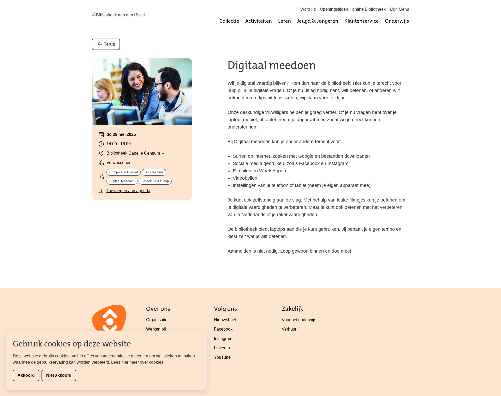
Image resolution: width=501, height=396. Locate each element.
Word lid (308, 9)
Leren (284, 21)
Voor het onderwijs (299, 320)
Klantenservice (361, 21)
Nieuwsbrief (225, 320)
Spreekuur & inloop (155, 181)
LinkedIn (222, 348)
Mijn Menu (399, 9)
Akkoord (26, 375)
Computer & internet (123, 172)
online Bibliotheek (369, 9)
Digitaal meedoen (122, 181)
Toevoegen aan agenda (128, 190)
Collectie (229, 21)
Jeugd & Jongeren (317, 21)
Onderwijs (397, 21)
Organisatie (157, 320)
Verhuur (289, 329)
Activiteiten (258, 21)
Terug (109, 44)
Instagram (223, 338)
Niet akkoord (58, 375)
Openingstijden (334, 9)
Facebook (223, 329)
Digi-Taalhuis (154, 172)
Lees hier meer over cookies (137, 362)
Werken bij (156, 329)
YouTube (222, 357)
